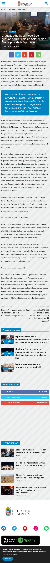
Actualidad (12, 31)
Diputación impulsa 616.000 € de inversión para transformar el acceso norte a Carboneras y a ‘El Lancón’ (37, 315)
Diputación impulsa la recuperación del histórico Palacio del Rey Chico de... (31, 452)
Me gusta (43, 392)
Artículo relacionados (11, 330)
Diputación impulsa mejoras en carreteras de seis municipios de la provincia (13, 313)
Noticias (5, 31)
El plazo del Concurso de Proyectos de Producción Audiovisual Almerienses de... (31, 490)
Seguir (44, 397)
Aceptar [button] (8, 559)
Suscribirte (42, 403)
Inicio (3, 9)
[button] (46, 3)
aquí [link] (14, 554)
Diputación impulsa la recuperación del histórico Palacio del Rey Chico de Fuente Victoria (32, 339)
